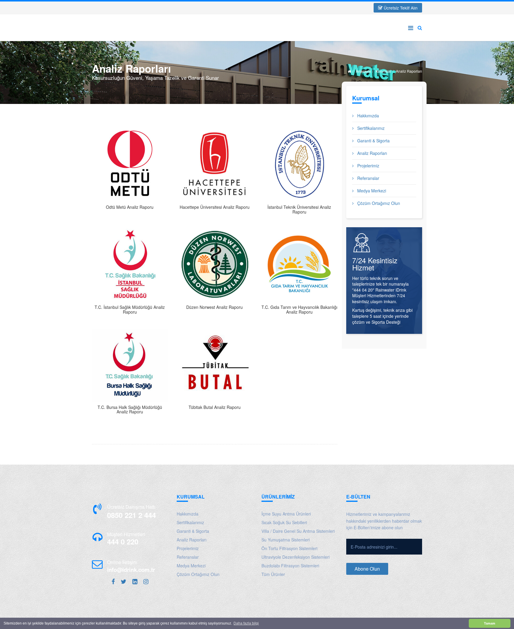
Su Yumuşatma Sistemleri (285, 540)
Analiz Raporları (371, 153)
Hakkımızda (367, 116)
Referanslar (367, 178)
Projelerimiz (367, 166)
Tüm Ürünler (273, 574)
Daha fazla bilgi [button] (246, 623)
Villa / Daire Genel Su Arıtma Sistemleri (298, 531)
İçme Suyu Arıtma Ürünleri (286, 514)
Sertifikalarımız (370, 128)
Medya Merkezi (371, 191)
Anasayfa (363, 71)
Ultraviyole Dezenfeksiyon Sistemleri (295, 557)
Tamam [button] (489, 623)
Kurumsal (383, 71)
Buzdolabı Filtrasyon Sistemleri (290, 566)
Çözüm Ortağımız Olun (378, 203)
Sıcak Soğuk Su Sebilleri (284, 522)
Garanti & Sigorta (373, 141)
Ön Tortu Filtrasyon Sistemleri (289, 548)
